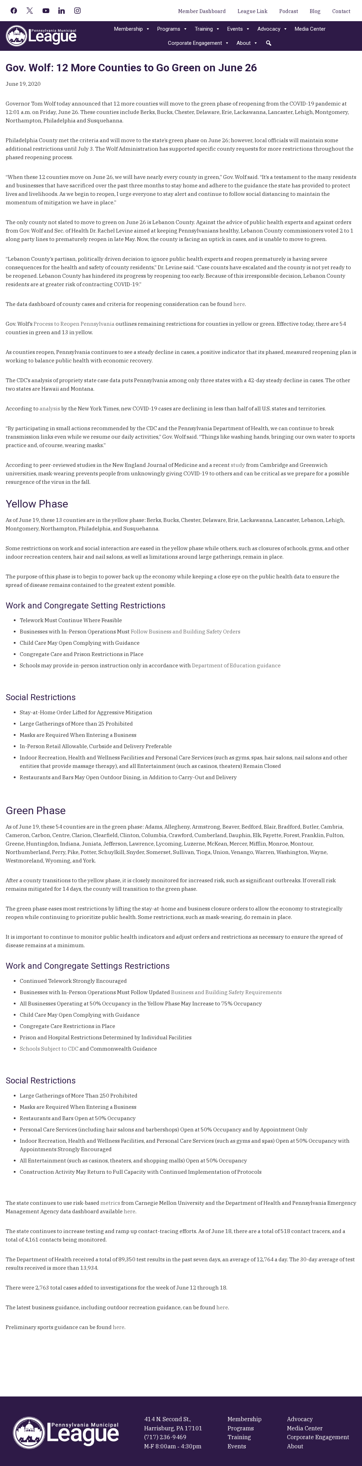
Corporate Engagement (195, 43)
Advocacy (268, 29)
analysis (50, 408)
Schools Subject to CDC (49, 1048)
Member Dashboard (202, 11)
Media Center (310, 29)
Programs (168, 29)
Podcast (288, 11)
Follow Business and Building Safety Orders (185, 631)
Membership (128, 29)
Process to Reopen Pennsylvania (74, 323)
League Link (253, 11)
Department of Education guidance (236, 665)
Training (204, 29)
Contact (341, 11)
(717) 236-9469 (165, 1437)
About (244, 43)
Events (235, 29)
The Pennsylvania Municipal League (41, 36)
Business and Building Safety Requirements (226, 992)
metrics (110, 1203)
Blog (315, 11)
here (239, 304)
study (238, 465)
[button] (269, 43)
